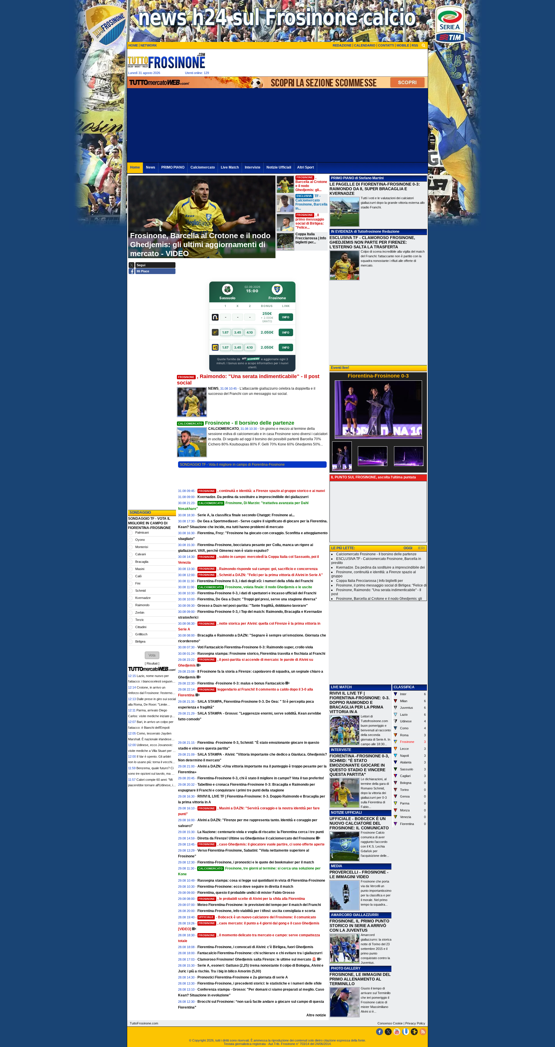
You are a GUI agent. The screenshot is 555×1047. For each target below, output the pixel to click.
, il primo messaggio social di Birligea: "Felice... (309, 221)
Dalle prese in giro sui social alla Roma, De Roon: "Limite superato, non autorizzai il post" (152, 704)
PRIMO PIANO (342, 178)
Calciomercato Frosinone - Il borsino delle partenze (376, 554)
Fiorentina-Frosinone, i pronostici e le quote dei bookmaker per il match (255, 862)
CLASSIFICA (404, 687)
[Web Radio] (414, 1031)
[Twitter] (388, 1031)
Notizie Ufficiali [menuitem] (279, 167)
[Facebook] (379, 1031)
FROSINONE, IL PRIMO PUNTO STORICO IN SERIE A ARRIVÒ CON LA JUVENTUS (359, 926)
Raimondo (142, 605)
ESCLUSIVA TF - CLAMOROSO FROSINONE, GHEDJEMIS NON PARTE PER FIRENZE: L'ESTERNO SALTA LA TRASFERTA (372, 242)
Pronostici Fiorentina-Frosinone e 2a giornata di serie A (242, 977)
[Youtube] (396, 1031)
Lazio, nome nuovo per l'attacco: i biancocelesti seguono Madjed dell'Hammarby (151, 681)
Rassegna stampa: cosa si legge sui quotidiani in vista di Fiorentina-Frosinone (261, 880)
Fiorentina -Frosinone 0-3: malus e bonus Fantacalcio (240, 683)
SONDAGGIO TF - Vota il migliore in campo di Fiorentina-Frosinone (232, 465)
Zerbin (139, 612)
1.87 (225, 332)
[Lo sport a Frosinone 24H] (166, 60)
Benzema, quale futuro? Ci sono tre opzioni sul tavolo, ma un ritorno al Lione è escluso (151, 773)
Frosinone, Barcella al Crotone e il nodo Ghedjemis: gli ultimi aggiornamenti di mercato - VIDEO (200, 244)
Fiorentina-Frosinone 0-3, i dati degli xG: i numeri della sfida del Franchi (255, 581)
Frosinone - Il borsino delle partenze (236, 423)
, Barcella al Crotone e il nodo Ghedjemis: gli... (311, 183)
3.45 (237, 332)
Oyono (140, 539)
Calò (138, 576)
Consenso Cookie (390, 1023)
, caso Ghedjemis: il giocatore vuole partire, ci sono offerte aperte (262, 844)
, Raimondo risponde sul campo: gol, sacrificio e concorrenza (258, 569)
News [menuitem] (150, 167)
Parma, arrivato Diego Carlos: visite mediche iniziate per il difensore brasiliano (151, 716)
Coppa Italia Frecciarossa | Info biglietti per (369, 581)
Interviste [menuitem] (252, 167)
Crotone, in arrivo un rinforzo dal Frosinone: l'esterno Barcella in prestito (150, 693)
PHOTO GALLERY (345, 968)
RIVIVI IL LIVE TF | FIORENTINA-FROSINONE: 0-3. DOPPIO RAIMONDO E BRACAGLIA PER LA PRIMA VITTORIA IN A (360, 702)
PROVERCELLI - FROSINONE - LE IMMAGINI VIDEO (359, 874)
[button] (152, 655)
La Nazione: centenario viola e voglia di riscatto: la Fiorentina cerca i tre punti (260, 832)
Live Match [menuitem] (230, 167)
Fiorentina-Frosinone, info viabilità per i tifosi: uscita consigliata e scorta (256, 911)
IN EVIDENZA (342, 232)
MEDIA (336, 866)
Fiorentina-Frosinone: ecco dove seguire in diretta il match (245, 887)
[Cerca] (423, 45)
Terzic (139, 619)
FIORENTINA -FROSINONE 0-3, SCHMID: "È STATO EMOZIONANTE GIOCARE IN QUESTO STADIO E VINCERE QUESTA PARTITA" (359, 765)
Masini (139, 569)
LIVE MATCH (341, 687)
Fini (137, 583)
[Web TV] (405, 1031)
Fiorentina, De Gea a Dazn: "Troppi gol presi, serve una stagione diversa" (257, 599)
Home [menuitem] (135, 167)
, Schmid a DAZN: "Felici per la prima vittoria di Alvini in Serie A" (261, 575)
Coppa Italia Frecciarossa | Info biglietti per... (310, 238)
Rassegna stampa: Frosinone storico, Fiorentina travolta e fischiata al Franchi (261, 654)
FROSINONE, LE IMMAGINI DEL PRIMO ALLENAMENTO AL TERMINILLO (360, 979)
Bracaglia (141, 561)
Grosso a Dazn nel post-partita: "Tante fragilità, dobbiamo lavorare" (252, 606)
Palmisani (142, 532)
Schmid (140, 590)
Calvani (140, 554)
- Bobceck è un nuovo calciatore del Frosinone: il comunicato (257, 917)
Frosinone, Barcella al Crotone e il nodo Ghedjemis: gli (379, 599)
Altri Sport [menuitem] (305, 167)
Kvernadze (143, 598)
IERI (421, 548)
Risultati (152, 663)
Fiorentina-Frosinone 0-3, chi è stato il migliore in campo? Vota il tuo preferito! (260, 778)
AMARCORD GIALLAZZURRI (354, 915)
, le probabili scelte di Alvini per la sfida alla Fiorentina (252, 899)
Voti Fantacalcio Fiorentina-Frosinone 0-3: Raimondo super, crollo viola (255, 647)
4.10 (250, 332)
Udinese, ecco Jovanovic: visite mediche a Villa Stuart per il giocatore (151, 750)
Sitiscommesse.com (250, 359)
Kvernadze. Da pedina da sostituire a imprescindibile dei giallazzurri (252, 497)
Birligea (140, 641)
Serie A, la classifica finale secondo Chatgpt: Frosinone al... (246, 515)
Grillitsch (141, 634)
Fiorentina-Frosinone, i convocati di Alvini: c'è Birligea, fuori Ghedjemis (255, 947)
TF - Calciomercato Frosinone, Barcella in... (311, 202)
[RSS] (422, 1031)
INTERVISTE (341, 750)
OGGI (408, 548)
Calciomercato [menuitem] (202, 167)
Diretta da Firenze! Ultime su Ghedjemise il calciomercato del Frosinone (256, 838)
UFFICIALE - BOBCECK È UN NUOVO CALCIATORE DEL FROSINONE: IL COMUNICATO (359, 823)
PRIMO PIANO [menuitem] (172, 167)
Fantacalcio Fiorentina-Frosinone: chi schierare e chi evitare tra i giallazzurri (259, 953)
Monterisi (141, 547)
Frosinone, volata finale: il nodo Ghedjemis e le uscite (255, 587)
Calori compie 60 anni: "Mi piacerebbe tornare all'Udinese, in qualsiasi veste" (151, 785)
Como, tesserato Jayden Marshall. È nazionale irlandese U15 (149, 739)
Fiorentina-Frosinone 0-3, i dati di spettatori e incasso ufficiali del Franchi (256, 593)
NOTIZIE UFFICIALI (346, 813)
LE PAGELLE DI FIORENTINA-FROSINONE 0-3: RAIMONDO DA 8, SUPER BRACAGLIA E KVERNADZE (375, 189)
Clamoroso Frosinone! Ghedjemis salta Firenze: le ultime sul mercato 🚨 (256, 959)
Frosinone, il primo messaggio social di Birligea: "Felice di (381, 585)
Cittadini (140, 627)
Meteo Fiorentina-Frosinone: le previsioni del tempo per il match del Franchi (259, 905)
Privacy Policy (415, 1023)
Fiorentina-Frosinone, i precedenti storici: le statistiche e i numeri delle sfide (259, 983)
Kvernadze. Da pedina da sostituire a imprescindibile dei (380, 567)
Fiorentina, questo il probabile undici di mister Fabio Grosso (246, 893)
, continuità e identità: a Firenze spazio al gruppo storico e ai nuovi (262, 491)
